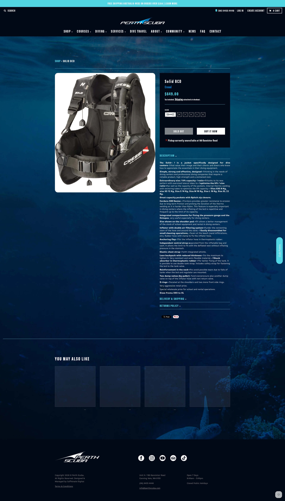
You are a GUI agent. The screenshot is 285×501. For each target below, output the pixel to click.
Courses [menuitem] (83, 31)
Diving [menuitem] (100, 31)
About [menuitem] (155, 31)
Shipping (179, 99)
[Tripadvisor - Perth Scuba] (173, 458)
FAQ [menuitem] (202, 31)
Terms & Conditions (64, 486)
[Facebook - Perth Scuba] (141, 458)
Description (167, 155)
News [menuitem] (192, 31)
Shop (58, 61)
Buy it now (210, 131)
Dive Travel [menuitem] (138, 31)
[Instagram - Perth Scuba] (152, 458)
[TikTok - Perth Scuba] (184, 458)
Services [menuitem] (117, 31)
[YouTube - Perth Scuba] (163, 458)
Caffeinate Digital (75, 482)
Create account (255, 10)
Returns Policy (169, 305)
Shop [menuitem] (67, 31)
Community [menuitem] (174, 31)
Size (167, 110)
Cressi (168, 86)
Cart (276, 10)
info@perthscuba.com (149, 488)
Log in (240, 10)
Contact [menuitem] (215, 31)
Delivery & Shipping (172, 298)
